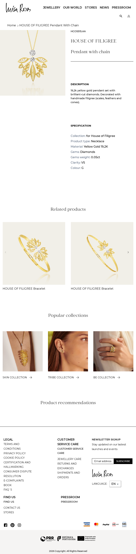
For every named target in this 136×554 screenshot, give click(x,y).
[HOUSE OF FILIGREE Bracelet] (34, 253)
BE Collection (104, 377)
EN (113, 484)
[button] (129, 252)
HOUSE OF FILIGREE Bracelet (24, 288)
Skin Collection (15, 377)
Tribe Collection (61, 377)
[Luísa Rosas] (18, 6)
